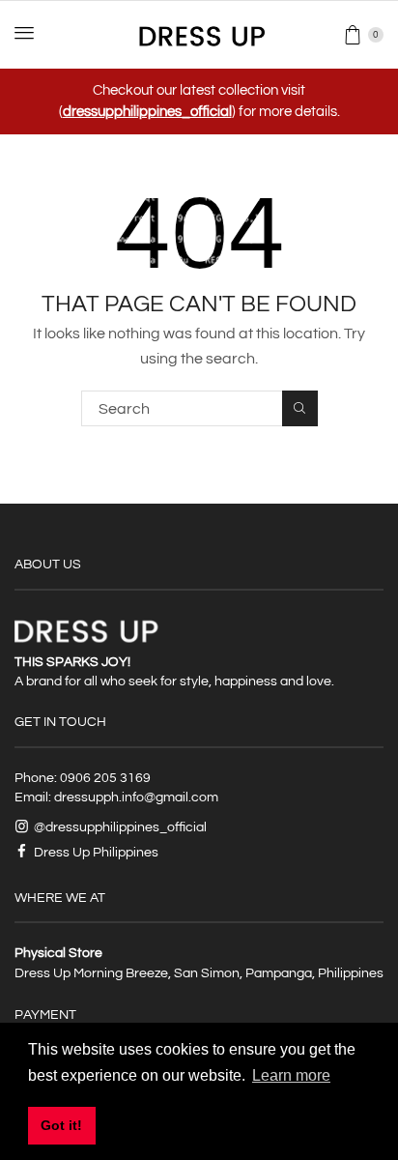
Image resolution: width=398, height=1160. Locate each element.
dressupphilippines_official (147, 111)
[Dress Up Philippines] (199, 34)
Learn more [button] (291, 1075)
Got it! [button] (61, 1125)
